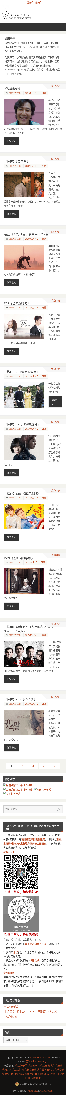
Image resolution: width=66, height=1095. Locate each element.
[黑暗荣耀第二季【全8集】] (18, 789)
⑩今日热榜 (11, 1074)
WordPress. (46, 1091)
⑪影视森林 (23, 1074)
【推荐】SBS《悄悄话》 (20, 699)
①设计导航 (21, 1065)
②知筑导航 (34, 1065)
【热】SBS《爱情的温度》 (22, 372)
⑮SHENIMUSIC (33, 1078)
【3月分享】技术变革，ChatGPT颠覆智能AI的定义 (30, 1011)
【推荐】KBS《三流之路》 (22, 493)
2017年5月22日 (31, 498)
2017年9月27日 (31, 307)
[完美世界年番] (11, 793)
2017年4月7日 (31, 562)
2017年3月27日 (31, 704)
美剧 (44, 239)
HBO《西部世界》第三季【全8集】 (27, 234)
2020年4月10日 (31, 166)
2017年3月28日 (31, 635)
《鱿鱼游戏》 (13, 89)
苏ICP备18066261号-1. (37, 1061)
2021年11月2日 (31, 93)
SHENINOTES (15, 93)
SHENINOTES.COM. (40, 1057)
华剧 (44, 166)
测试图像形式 (11, 1006)
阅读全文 (11, 141)
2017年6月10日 (31, 429)
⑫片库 (33, 1074)
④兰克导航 (56, 1065)
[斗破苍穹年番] (42, 789)
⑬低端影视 (43, 1074)
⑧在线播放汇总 (45, 1069)
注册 (29, 2)
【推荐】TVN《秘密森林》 (22, 424)
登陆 (37, 2)
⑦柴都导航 (30, 1069)
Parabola (32, 1091)
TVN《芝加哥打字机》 (19, 558)
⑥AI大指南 (18, 1069)
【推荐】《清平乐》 (17, 161)
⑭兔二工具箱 (57, 1074)
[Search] (58, 809)
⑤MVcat (6, 1069)
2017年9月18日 (31, 376)
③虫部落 (45, 1065)
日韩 (44, 93)
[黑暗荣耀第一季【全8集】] (18, 785)
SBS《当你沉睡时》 (17, 303)
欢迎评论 (55, 86)
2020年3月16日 (31, 239)
